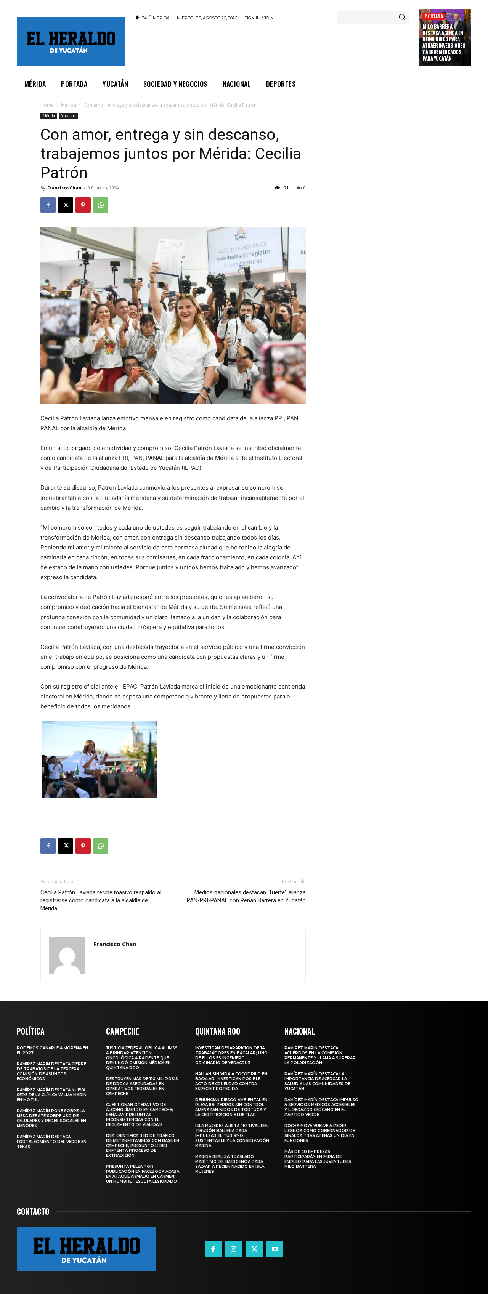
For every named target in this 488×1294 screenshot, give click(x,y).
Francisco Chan (64, 188)
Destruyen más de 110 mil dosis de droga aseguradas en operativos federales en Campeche (142, 1086)
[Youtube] (274, 1249)
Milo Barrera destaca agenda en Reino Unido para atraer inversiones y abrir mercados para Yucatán (443, 42)
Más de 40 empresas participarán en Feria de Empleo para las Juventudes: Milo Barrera (318, 1159)
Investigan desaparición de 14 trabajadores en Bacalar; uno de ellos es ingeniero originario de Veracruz (231, 1055)
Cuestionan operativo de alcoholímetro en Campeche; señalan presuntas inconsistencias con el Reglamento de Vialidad (139, 1114)
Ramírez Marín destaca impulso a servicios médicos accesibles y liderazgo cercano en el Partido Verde (321, 1107)
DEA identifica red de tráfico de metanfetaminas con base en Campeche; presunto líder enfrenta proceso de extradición (142, 1145)
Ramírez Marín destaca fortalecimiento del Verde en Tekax (52, 1141)
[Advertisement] (272, 46)
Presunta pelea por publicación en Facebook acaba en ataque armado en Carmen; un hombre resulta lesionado (142, 1174)
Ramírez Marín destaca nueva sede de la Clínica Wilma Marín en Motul (52, 1094)
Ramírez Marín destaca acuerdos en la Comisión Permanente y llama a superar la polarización (320, 1055)
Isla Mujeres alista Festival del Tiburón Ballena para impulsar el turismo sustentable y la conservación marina (232, 1135)
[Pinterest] (83, 205)
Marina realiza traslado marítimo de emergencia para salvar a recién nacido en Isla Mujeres (229, 1164)
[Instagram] (233, 1249)
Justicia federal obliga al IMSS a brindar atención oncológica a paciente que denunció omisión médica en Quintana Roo (142, 1058)
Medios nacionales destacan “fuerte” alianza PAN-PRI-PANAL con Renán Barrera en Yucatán (246, 896)
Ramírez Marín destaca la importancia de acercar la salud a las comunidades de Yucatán (317, 1081)
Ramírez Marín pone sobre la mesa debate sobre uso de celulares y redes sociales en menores (51, 1118)
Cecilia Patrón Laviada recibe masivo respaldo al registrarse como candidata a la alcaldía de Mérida (100, 900)
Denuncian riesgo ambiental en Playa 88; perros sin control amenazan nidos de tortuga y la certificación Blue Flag (231, 1107)
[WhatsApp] (100, 205)
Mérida (68, 105)
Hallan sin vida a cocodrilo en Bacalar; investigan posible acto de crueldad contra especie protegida (231, 1081)
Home (47, 105)
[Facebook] (48, 205)
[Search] (402, 17)
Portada (434, 16)
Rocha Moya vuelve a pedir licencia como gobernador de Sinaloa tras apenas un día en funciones (319, 1133)
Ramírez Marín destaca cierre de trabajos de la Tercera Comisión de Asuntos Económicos (51, 1071)
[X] (65, 205)
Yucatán (68, 116)
